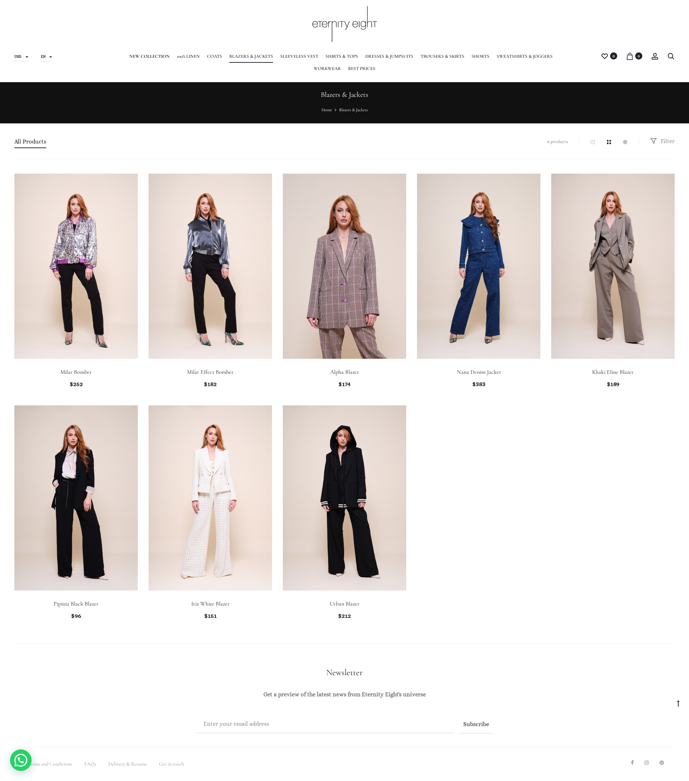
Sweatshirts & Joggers (525, 56)
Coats (214, 56)
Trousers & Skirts (442, 56)
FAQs (90, 764)
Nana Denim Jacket (479, 372)
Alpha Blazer (344, 372)
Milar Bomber (76, 372)
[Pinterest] (662, 762)
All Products (30, 141)
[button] (21, 760)
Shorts (480, 56)
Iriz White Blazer (210, 603)
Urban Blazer (345, 603)
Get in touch (171, 764)
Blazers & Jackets (251, 56)
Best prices (361, 68)
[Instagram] (647, 762)
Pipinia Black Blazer (76, 603)
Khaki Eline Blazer (613, 372)
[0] (604, 55)
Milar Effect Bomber (210, 372)
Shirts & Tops (341, 56)
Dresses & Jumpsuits (389, 56)
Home (327, 109)
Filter (667, 141)
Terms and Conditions (50, 764)
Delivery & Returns (127, 764)
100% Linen (188, 56)
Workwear (327, 68)
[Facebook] (632, 762)
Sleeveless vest (299, 56)
